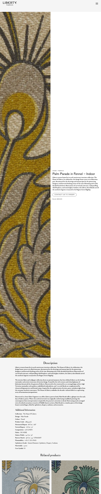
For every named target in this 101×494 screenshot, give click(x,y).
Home (54, 170)
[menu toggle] (97, 3)
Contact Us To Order (64, 194)
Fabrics (61, 170)
